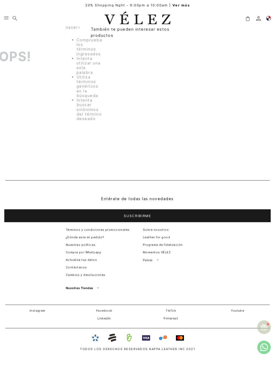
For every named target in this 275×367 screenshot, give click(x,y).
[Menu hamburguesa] (6, 18)
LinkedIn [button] (104, 318)
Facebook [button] (104, 310)
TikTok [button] (171, 310)
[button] (247, 18)
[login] (258, 18)
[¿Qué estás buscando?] (15, 18)
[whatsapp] (264, 347)
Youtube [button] (237, 310)
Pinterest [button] (171, 318)
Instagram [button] (37, 310)
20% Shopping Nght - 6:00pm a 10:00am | (137, 5)
